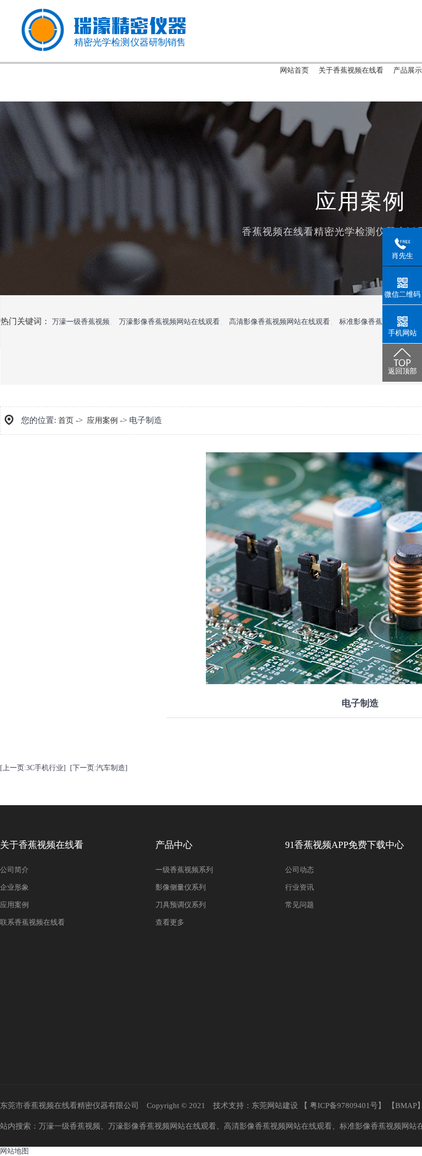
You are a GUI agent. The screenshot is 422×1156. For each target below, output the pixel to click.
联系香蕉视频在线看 (32, 922)
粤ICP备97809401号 (344, 1105)
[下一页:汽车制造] (99, 768)
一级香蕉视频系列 (184, 870)
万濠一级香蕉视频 (81, 322)
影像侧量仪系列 (180, 887)
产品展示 (407, 70)
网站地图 (14, 1151)
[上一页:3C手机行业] (33, 768)
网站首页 (294, 70)
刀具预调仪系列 (180, 905)
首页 (66, 420)
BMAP (406, 1105)
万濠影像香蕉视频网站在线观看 (169, 322)
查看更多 (169, 922)
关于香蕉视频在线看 (351, 70)
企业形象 (14, 887)
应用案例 (102, 420)
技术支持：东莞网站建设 (255, 1105)
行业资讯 (299, 887)
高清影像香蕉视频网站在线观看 (279, 322)
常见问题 (299, 905)
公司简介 (14, 870)
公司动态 (299, 870)
